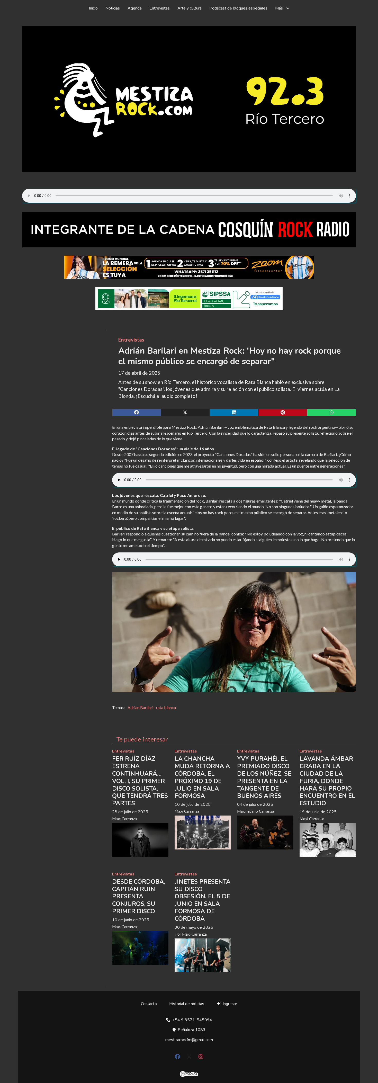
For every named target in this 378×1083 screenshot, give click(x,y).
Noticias (112, 8)
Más (279, 8)
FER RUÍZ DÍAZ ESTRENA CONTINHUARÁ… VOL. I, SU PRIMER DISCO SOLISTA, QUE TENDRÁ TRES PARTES (140, 781)
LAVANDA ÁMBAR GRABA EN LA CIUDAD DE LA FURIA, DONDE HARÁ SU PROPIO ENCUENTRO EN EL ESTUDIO (327, 781)
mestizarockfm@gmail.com (189, 1040)
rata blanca (166, 707)
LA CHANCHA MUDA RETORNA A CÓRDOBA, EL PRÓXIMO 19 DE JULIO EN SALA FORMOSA (202, 777)
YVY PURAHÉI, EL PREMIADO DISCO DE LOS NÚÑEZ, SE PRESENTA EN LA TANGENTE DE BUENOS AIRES (264, 777)
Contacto (149, 1004)
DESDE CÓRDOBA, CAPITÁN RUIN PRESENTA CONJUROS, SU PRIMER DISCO (138, 896)
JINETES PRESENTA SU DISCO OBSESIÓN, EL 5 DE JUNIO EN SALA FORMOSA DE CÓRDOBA (202, 900)
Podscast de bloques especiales (238, 8)
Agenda (135, 8)
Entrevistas (159, 8)
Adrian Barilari (140, 707)
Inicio (93, 8)
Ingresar (229, 1004)
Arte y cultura (189, 8)
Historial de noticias (186, 1004)
